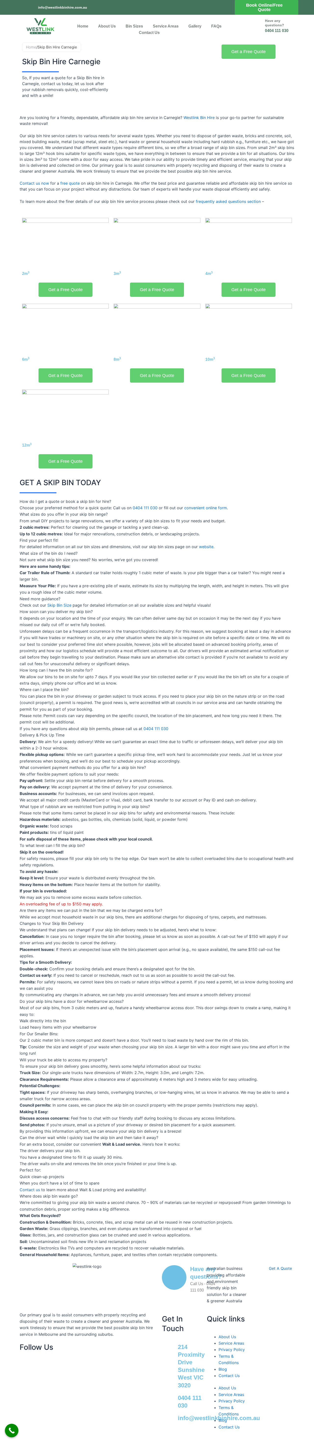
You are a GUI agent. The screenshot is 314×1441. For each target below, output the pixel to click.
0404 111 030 (145, 507)
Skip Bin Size (59, 605)
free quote (70, 183)
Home (82, 26)
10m (210, 359)
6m (25, 359)
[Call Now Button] (11, 1430)
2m (25, 273)
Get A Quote (280, 1268)
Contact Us (149, 32)
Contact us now (34, 183)
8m (117, 359)
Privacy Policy (232, 1349)
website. (206, 546)
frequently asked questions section (228, 201)
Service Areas (166, 26)
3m (117, 273)
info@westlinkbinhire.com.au (62, 7)
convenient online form (205, 507)
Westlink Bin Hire (199, 117)
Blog (223, 1369)
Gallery (194, 26)
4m (209, 273)
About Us (107, 26)
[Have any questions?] (250, 26)
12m (27, 445)
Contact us (30, 1189)
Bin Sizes (134, 26)
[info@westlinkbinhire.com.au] (32, 7)
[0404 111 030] (168, 1400)
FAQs (216, 26)
